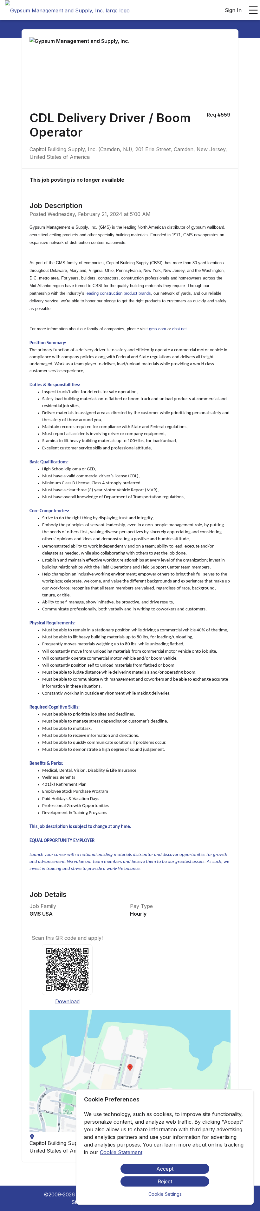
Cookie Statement (121, 1152)
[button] (129, 1071)
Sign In (233, 10)
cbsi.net (179, 328)
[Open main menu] (253, 10)
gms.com (157, 328)
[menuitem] (67, 10)
